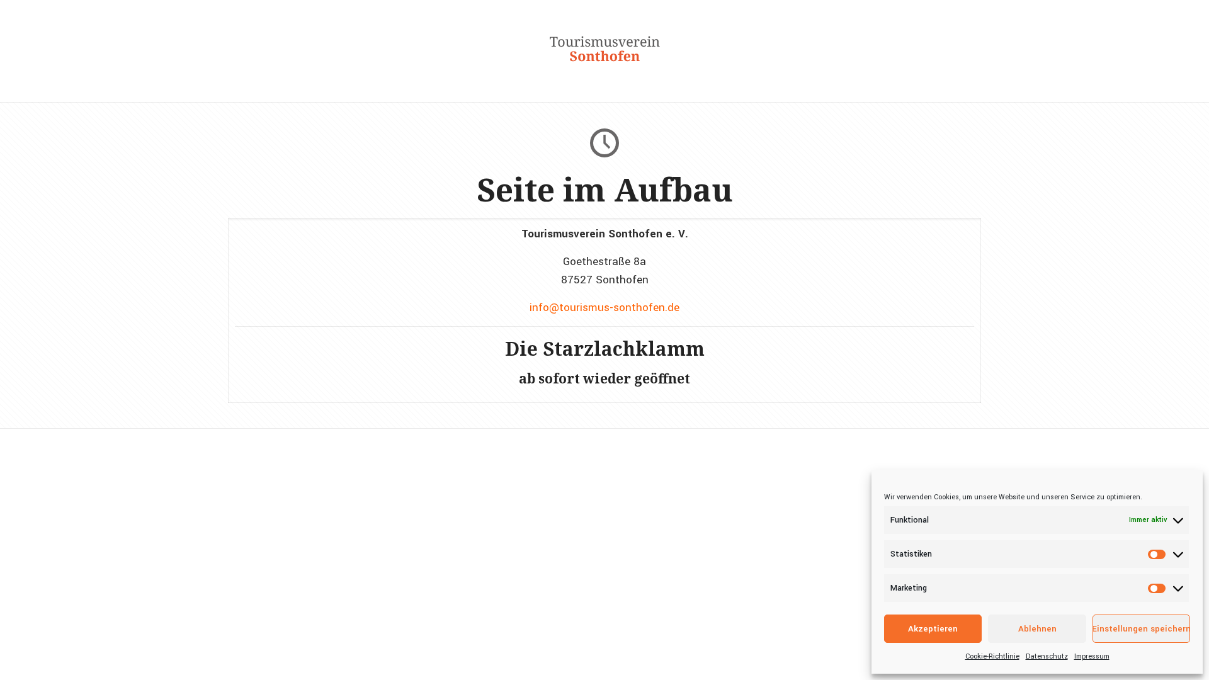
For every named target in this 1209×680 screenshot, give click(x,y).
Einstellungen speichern (1141, 629)
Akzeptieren (933, 629)
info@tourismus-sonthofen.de (604, 307)
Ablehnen (1037, 629)
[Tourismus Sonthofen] (605, 69)
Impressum (1092, 656)
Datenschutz (1047, 656)
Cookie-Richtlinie (992, 656)
